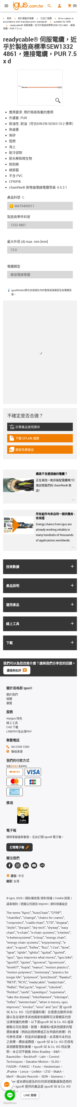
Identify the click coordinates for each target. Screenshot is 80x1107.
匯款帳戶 (14, 766)
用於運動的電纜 (26, 18)
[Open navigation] (6, 5)
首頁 (9, 18)
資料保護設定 (58, 904)
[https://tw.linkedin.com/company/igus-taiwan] (26, 865)
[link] (40, 428)
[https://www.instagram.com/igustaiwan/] (18, 865)
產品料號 (13, 197)
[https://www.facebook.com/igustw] (9, 865)
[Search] (49, 5)
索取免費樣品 (25, 451)
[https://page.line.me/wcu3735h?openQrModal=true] (42, 865)
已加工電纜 (46, 18)
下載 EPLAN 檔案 (27, 439)
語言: (17, 876)
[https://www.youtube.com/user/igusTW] (34, 865)
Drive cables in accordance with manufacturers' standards (38, 20)
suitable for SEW (62, 21)
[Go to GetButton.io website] (9, 1103)
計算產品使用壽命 (30, 428)
